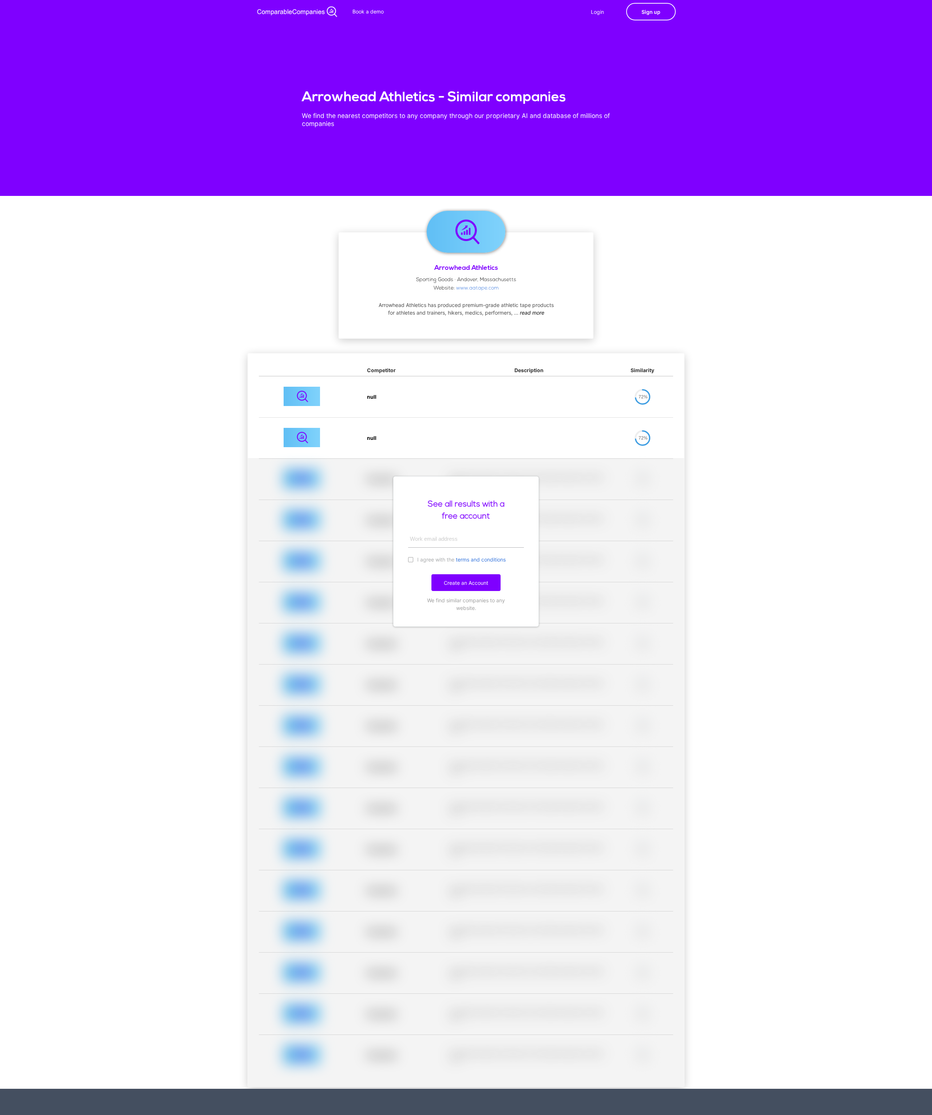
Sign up (650, 12)
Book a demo (368, 11)
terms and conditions (481, 559)
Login (597, 12)
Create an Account (466, 583)
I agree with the (461, 559)
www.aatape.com (477, 288)
